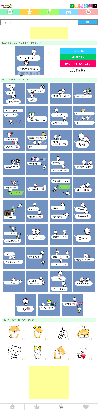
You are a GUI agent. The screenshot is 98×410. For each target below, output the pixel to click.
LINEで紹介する (78, 57)
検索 (87, 22)
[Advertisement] (49, 33)
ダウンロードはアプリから (78, 63)
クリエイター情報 (77, 51)
